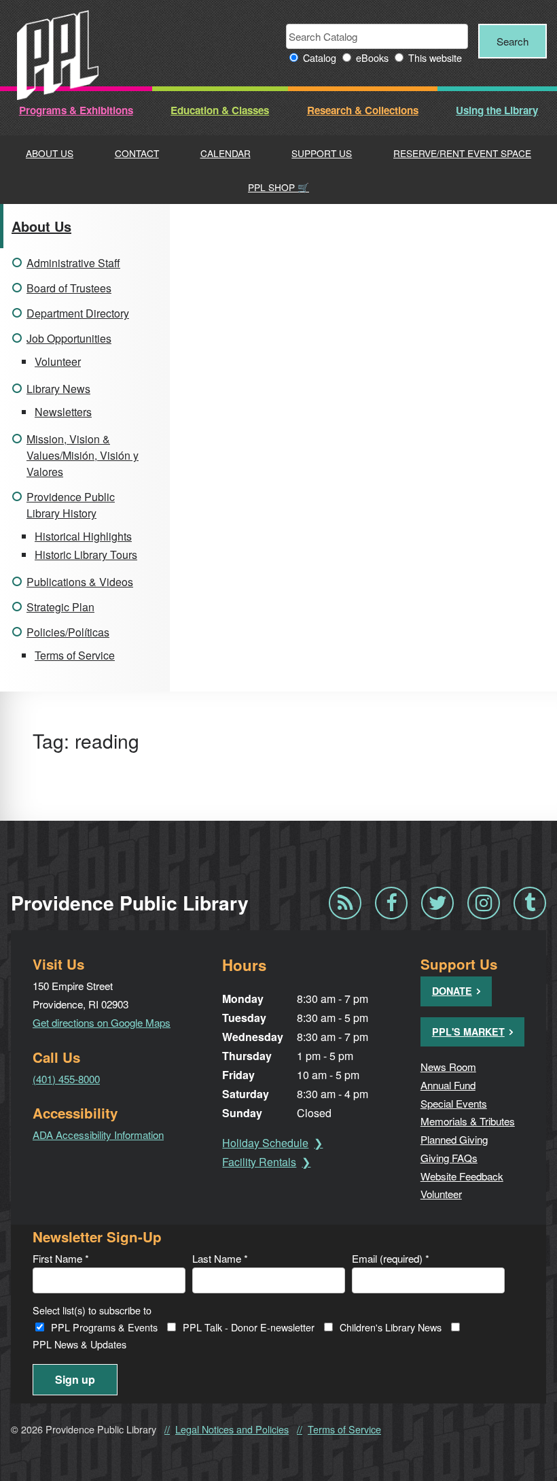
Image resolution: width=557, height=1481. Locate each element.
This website (435, 57)
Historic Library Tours (86, 554)
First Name (61, 1257)
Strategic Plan (60, 607)
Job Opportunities (68, 338)
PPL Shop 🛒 (278, 187)
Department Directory (77, 313)
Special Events (453, 1102)
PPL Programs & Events (104, 1327)
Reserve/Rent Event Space (462, 153)
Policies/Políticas (67, 632)
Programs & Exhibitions (76, 110)
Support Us (321, 153)
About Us (49, 153)
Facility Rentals (259, 1162)
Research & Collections (362, 110)
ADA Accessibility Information (98, 1134)
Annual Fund (447, 1084)
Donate (452, 991)
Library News (58, 388)
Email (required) (390, 1257)
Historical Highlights (83, 536)
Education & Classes (219, 110)
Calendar (225, 153)
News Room (448, 1066)
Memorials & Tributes (467, 1120)
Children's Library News (391, 1327)
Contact (137, 153)
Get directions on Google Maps (101, 1022)
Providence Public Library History (70, 505)
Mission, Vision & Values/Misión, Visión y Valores (82, 455)
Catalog (319, 57)
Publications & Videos (79, 582)
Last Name (220, 1257)
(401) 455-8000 (66, 1078)
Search (512, 40)
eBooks (372, 57)
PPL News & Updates (79, 1344)
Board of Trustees (68, 288)
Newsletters (63, 412)
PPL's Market (468, 1031)
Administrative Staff (73, 263)
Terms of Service (75, 655)
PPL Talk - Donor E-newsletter (249, 1327)
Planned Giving (454, 1138)
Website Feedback (461, 1175)
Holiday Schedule (265, 1143)
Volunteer (58, 361)
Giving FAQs (449, 1157)
